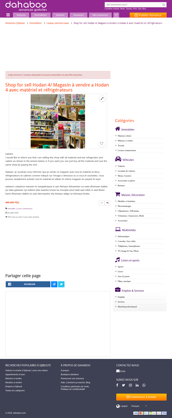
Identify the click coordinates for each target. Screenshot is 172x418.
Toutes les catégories (15, 390)
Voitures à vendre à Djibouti (18, 370)
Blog (88, 382)
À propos (65, 370)
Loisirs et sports (130, 260)
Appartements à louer (15, 374)
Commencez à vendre (142, 397)
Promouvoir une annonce (72, 378)
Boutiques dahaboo (70, 374)
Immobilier (36, 23)
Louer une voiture (40, 370)
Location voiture (112, 9)
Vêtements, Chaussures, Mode (131, 216)
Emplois (121, 297)
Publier (150, 15)
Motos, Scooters (124, 176)
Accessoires (122, 221)
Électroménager (124, 206)
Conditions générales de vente (75, 386)
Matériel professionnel (127, 307)
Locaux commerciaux (58, 23)
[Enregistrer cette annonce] (101, 143)
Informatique (123, 236)
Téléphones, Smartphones (129, 246)
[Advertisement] (58, 324)
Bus (144, 9)
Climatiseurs (123, 211)
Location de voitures (126, 171)
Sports (120, 267)
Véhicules (128, 160)
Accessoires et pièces (126, 181)
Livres (120, 271)
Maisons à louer (124, 136)
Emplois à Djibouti (13, 386)
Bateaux (121, 185)
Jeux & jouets (124, 276)
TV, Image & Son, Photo (128, 251)
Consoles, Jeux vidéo (127, 241)
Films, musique (124, 281)
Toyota (129, 9)
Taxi (139, 9)
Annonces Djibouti (15, 23)
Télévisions (134, 211)
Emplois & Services (133, 290)
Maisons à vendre (125, 141)
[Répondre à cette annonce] (107, 202)
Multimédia (129, 230)
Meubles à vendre (13, 382)
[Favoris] (116, 15)
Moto (122, 9)
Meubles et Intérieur (126, 201)
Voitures (121, 166)
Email (122, 371)
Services (121, 302)
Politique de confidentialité (73, 389)
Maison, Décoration (133, 195)
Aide (63, 382)
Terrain (121, 145)
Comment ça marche (75, 382)
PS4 (135, 9)
